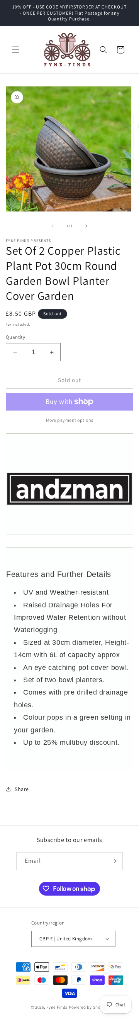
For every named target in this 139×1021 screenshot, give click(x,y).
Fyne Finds (57, 1007)
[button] (15, 49)
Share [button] (22, 789)
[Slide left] (52, 226)
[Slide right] (86, 226)
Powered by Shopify (88, 1007)
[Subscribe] (113, 861)
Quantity (15, 337)
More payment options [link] (69, 420)
